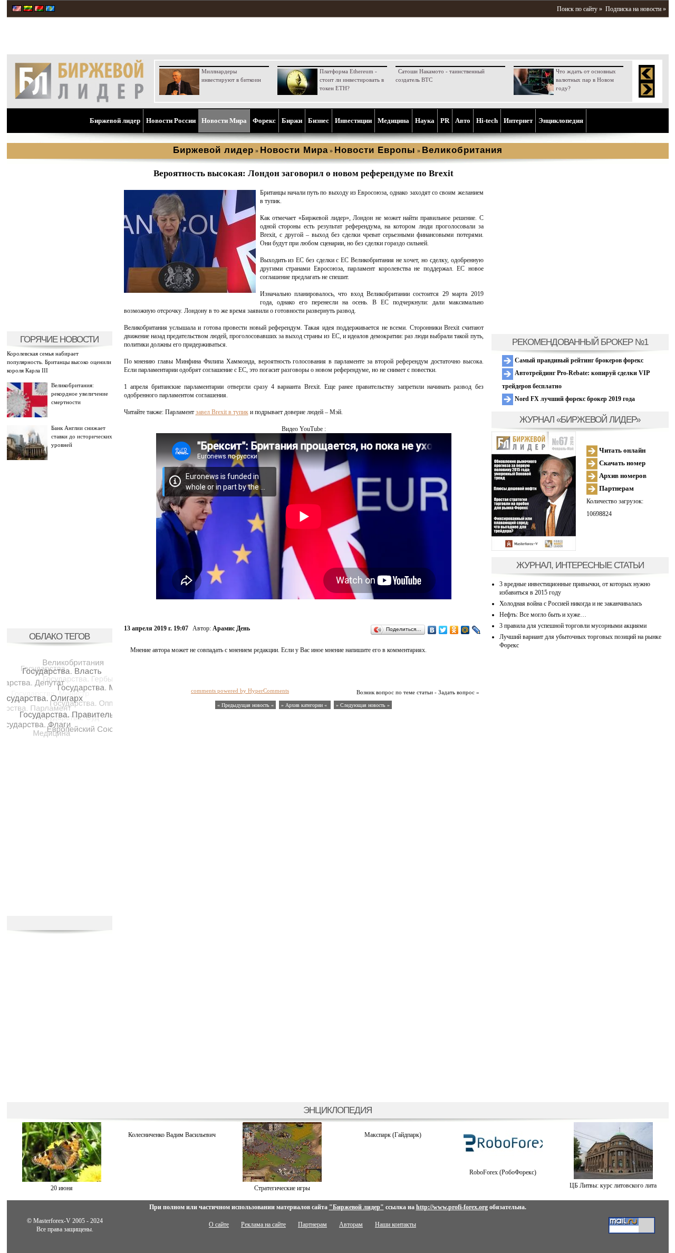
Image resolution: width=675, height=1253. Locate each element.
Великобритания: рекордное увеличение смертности (79, 393)
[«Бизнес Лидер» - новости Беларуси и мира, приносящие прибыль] (39, 9)
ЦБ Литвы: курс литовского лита (613, 1185)
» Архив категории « (305, 705)
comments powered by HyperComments (240, 690)
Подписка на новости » (635, 9)
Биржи (292, 121)
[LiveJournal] (476, 630)
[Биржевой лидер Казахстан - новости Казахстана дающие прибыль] (50, 9)
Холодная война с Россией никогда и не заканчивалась (570, 603)
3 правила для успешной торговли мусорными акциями (573, 625)
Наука (425, 121)
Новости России (171, 121)
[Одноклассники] (454, 630)
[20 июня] (61, 1179)
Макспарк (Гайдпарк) (392, 1135)
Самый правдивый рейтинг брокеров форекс (578, 360)
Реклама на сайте (263, 1224)
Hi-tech (487, 121)
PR (444, 121)
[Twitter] (443, 630)
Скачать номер (621, 463)
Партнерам (615, 488)
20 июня (62, 1188)
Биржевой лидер (115, 121)
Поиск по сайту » (579, 9)
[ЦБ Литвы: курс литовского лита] (613, 1177)
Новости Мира (224, 121)
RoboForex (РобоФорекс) (502, 1172)
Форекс (264, 121)
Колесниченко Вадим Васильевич (172, 1135)
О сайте (219, 1224)
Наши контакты (395, 1224)
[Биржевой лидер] (79, 100)
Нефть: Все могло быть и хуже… (542, 614)
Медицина (393, 121)
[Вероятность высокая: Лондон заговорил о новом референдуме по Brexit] (190, 290)
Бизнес (318, 121)
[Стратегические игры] (282, 1179)
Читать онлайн (621, 450)
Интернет (518, 121)
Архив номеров (622, 476)
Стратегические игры (282, 1188)
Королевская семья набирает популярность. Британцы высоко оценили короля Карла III (59, 362)
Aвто (462, 121)
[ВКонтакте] (432, 630)
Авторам (351, 1224)
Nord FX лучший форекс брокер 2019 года (574, 399)
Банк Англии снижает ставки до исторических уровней (81, 436)
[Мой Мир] (465, 630)
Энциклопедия (560, 121)
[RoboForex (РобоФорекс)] (503, 1164)
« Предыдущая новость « (245, 705)
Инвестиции (353, 121)
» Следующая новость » (363, 705)
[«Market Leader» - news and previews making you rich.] (17, 9)
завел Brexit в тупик (222, 412)
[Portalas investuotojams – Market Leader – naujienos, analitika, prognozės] (28, 9)
